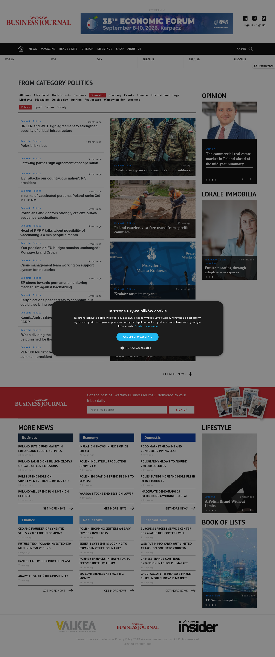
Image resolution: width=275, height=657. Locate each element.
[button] (137, 348)
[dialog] (137, 328)
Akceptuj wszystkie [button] (137, 337)
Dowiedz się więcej (146, 326)
